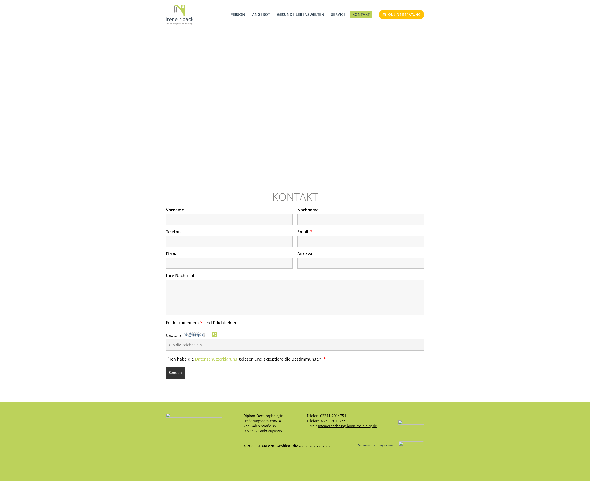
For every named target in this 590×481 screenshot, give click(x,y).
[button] (215, 335)
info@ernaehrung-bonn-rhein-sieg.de (347, 425)
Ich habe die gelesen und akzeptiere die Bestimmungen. (248, 359)
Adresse (305, 253)
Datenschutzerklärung (216, 359)
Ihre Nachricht (180, 275)
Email (303, 232)
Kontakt (361, 14)
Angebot (261, 14)
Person (237, 14)
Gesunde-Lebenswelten (300, 14)
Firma (171, 253)
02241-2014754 (333, 415)
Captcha (174, 335)
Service (338, 14)
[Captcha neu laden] (214, 334)
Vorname (175, 210)
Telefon (173, 232)
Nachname (308, 210)
